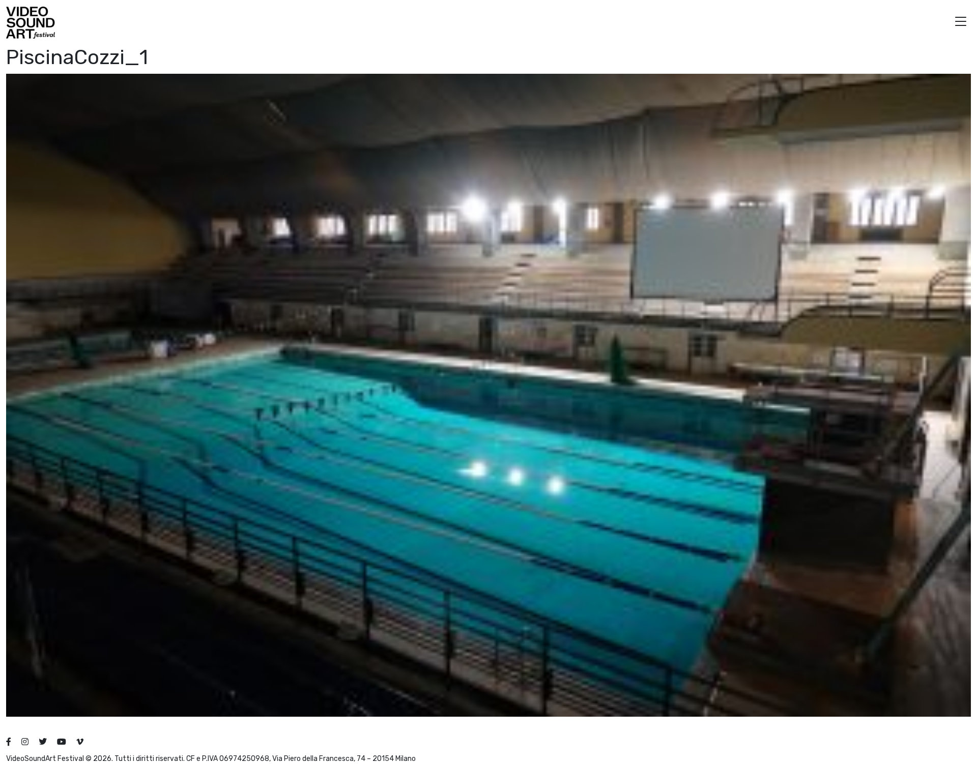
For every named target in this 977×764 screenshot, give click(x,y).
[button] (960, 22)
